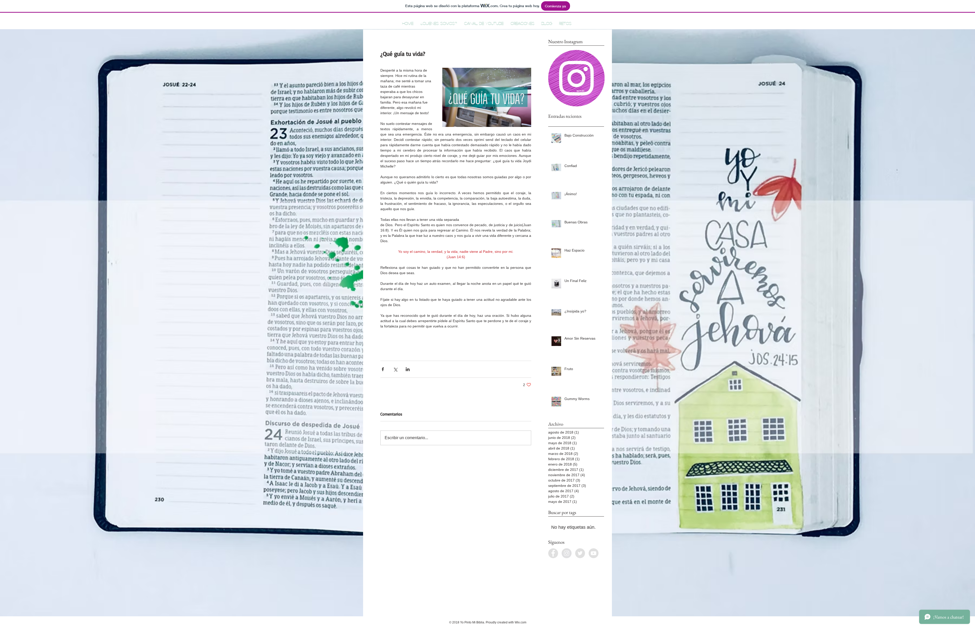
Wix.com (520, 622)
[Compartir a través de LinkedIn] (407, 369)
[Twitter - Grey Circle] (580, 553)
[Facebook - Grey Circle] (553, 553)
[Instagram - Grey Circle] (567, 553)
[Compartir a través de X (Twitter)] (395, 369)
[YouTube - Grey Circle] (593, 553)
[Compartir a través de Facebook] (382, 369)
